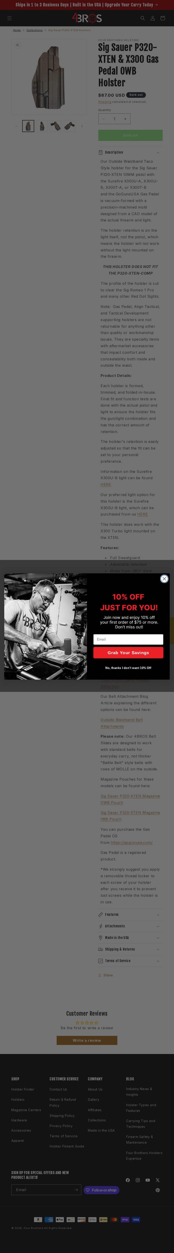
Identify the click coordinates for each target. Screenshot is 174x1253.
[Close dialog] (164, 578)
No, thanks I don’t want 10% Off (128, 668)
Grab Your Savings (128, 652)
